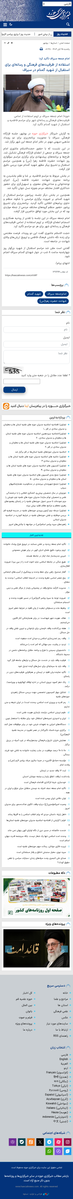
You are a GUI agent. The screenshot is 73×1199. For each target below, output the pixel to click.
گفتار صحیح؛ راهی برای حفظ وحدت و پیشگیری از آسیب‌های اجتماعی (34, 572)
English (63, 1059)
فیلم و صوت (25, 1018)
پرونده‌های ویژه (55, 924)
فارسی (64, 1055)
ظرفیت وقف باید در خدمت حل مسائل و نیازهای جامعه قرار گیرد (36, 660)
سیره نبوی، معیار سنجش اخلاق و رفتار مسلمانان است (41, 852)
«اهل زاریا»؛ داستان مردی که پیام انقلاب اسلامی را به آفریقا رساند (37, 814)
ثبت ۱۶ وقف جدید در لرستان (53, 770)
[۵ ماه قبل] (36, 948)
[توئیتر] (40, 1142)
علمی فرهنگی (60, 1011)
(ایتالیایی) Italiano (57, 1108)
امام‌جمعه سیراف (56, 294)
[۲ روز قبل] (36, 897)
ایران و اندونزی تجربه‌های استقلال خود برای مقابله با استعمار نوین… (35, 718)
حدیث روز (62, 34)
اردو (66, 1068)
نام (68, 323)
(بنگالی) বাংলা (61, 1081)
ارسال (14, 390)
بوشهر (45, 43)
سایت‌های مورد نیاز (57, 1024)
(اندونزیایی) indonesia (55, 1117)
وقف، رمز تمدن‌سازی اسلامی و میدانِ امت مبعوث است (40, 638)
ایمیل (66, 338)
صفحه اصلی (64, 43)
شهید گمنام (34, 294)
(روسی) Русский (58, 1090)
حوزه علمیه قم (24, 999)
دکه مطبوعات (56, 873)
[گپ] (58, 1151)
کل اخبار (27, 993)
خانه (65, 993)
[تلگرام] (49, 1142)
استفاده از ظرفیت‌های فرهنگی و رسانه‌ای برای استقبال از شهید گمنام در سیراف (37, 67)
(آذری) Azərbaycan (57, 1099)
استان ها (63, 1005)
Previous (64, 949)
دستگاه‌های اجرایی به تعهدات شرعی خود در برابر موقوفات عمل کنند (35, 724)
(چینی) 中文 (60, 1121)
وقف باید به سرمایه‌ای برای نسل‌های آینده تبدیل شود (42, 666)
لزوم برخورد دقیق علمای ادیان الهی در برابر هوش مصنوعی (39, 550)
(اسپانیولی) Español (56, 1095)
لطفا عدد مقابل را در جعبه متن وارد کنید (45, 375)
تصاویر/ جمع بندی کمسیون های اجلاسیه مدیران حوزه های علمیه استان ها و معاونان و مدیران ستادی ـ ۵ (36, 477)
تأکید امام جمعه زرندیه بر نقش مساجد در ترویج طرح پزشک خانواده (35, 544)
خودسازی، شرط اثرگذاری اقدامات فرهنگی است (45, 782)
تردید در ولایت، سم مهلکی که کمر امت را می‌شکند (43, 644)
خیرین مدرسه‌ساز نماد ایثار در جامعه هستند (46, 556)
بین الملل (27, 1005)
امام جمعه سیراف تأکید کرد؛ (54, 59)
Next (8, 949)
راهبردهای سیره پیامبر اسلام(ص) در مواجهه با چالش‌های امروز (37, 524)
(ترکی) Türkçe (60, 1086)
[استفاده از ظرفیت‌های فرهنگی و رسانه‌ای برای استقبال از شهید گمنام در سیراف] (36, 93)
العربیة (64, 1064)
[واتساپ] (49, 1151)
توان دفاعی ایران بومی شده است (50, 798)
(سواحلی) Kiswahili (57, 1104)
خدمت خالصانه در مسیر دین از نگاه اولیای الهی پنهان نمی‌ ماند (37, 830)
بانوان (29, 1011)
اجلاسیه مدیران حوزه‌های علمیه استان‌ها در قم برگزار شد (40, 452)
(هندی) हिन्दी (61, 1077)
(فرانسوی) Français (57, 1073)
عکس (65, 1018)
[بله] (21, 1142)
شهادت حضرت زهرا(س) (53, 301)
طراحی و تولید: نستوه (32, 1194)
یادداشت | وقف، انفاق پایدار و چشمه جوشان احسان (46, 776)
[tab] (36, 535)
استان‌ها (54, 43)
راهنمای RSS (60, 1036)
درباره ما (27, 1030)
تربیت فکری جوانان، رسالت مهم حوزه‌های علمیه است (41, 846)
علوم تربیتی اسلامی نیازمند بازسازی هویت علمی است (41, 712)
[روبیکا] (12, 1142)
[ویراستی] (67, 1151)
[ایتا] (31, 1142)
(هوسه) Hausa (59, 1113)
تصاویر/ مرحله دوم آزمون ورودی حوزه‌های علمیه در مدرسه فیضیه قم (34, 510)
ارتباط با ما (62, 1030)
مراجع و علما (61, 999)
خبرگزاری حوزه (40, 134)
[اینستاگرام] (67, 1142)
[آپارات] (58, 1142)
